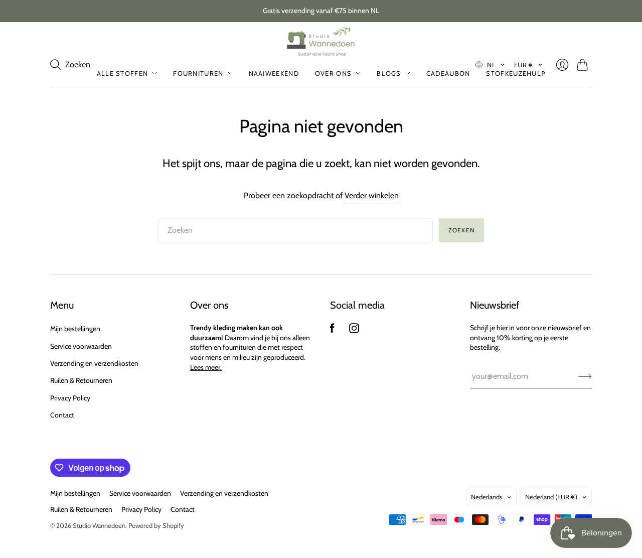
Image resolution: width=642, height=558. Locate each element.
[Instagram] (354, 330)
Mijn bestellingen (75, 328)
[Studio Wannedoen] (321, 41)
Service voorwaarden (81, 346)
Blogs (389, 73)
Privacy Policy (70, 397)
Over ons (333, 73)
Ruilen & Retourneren (81, 380)
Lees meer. (206, 367)
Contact (62, 415)
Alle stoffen (122, 73)
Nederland (551, 497)
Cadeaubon (448, 73)
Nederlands (486, 497)
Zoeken (461, 230)
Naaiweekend (274, 73)
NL (491, 65)
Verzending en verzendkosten (94, 363)
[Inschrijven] (585, 376)
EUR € (524, 65)
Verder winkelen (372, 195)
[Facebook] (332, 330)
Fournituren (198, 73)
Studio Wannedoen (99, 525)
